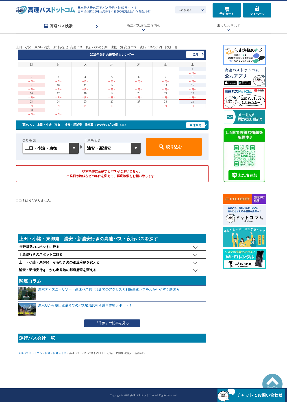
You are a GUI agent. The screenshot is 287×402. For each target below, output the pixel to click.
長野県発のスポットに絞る (39, 247)
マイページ (257, 13)
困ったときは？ (228, 25)
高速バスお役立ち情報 (143, 25)
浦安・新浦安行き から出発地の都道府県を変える (57, 270)
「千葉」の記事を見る (112, 323)
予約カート (227, 13)
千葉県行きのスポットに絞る (41, 254)
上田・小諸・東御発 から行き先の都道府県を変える (59, 262)
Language (185, 9)
